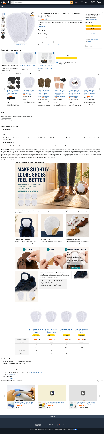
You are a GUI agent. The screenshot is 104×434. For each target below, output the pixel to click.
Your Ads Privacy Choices (68, 429)
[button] (3, 6)
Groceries (47, 6)
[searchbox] (42, 2)
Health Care (13, 9)
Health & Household (5, 9)
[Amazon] (5, 2)
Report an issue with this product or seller (50, 45)
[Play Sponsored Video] (52, 393)
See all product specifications (46, 42)
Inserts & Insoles (26, 9)
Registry (90, 6)
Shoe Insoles (12, 374)
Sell (80, 6)
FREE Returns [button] (41, 26)
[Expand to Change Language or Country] (56, 425)
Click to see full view (20, 44)
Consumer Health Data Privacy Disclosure (53, 429)
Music (94, 6)
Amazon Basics (24, 6)
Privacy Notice (41, 429)
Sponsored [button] (3, 382)
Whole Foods (54, 6)
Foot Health (19, 9)
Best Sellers (32, 6)
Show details (61, 64)
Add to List (89, 46)
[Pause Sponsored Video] (33, 396)
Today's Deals (62, 6)
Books (68, 6)
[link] (28, 57)
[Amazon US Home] (38, 425)
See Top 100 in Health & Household (37, 372)
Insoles (32, 9)
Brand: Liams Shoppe (43, 17)
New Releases (40, 6)
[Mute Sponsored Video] (33, 399)
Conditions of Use (33, 429)
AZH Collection (94, 33)
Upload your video (6, 119)
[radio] (2, 14)
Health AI (8, 6)
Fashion (84, 6)
